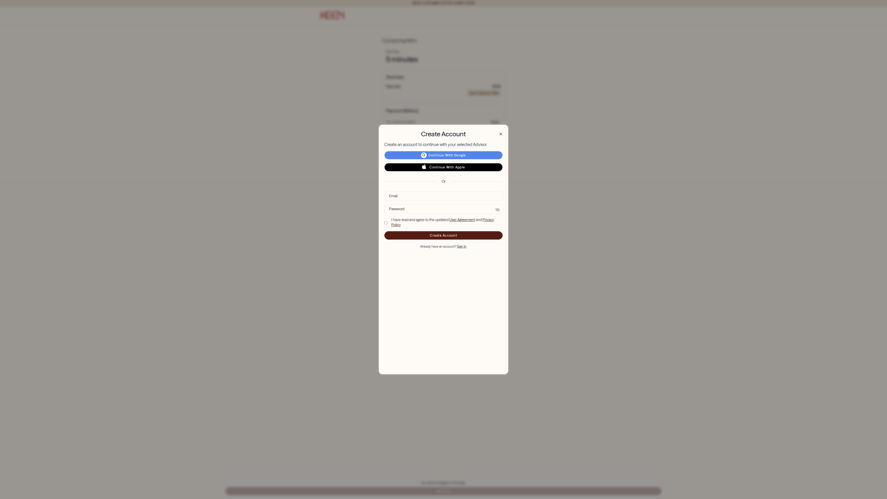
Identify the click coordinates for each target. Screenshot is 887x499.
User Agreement (462, 219)
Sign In (461, 246)
